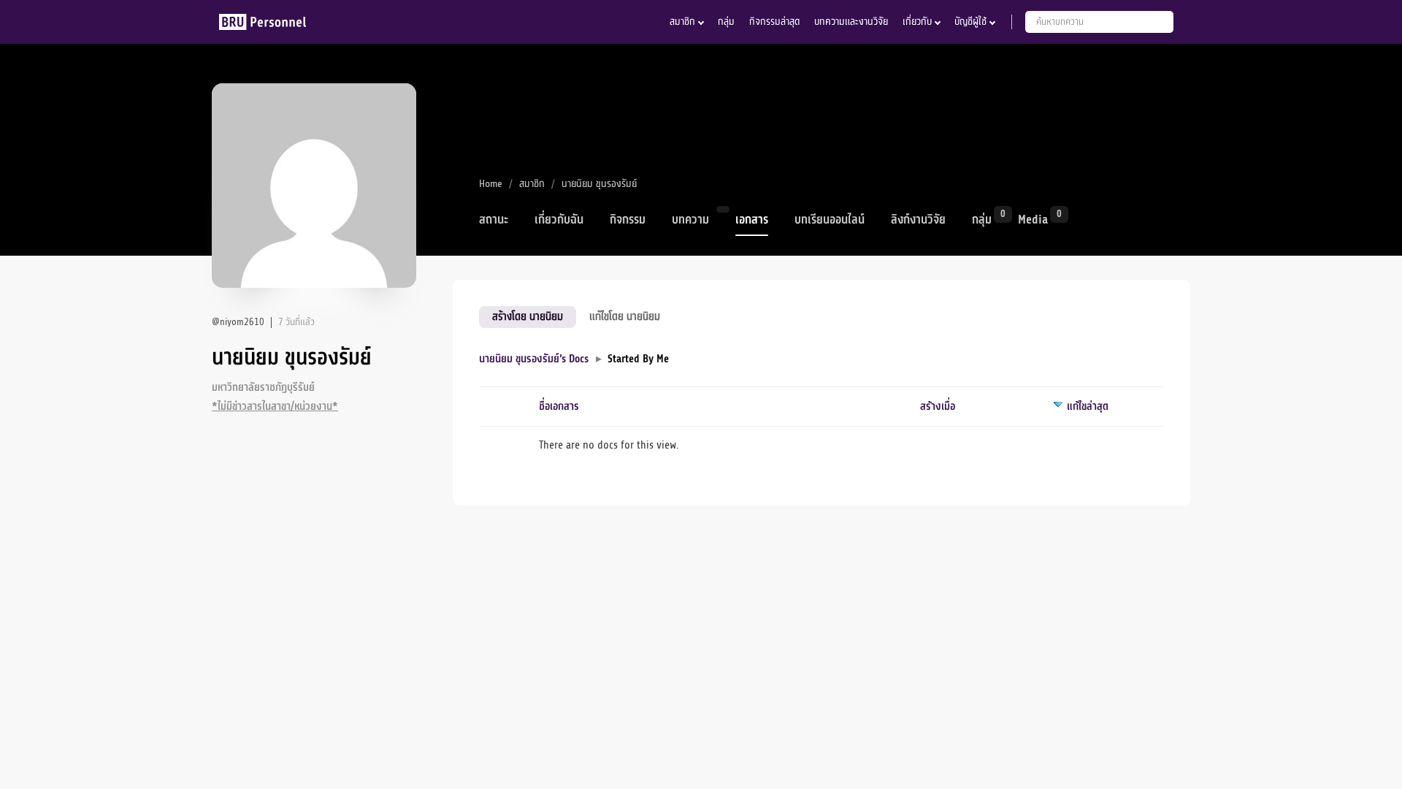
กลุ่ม (726, 21)
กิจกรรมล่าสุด (774, 21)
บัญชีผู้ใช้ (970, 21)
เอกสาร (751, 219)
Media (1033, 218)
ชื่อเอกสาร (559, 406)
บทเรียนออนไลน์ (829, 219)
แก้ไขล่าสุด (1087, 406)
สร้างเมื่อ (937, 406)
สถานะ (493, 219)
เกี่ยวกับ (917, 21)
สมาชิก (682, 21)
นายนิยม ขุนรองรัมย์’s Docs (534, 359)
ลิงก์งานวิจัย (918, 219)
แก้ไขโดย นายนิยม (624, 316)
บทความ (690, 219)
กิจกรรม (628, 219)
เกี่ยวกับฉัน (559, 219)
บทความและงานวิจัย (851, 21)
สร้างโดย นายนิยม (527, 316)
